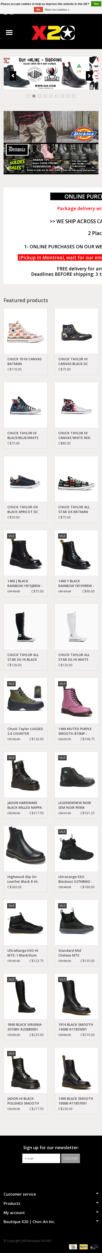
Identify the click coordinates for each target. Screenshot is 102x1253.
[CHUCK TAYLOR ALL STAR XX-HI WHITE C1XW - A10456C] (76, 627)
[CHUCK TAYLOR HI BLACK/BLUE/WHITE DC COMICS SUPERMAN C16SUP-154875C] (25, 405)
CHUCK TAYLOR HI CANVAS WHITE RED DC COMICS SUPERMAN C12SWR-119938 (75, 435)
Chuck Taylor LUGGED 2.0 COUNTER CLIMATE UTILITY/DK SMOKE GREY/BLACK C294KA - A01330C (25, 731)
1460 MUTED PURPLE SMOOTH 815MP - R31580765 (75, 731)
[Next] (89, 76)
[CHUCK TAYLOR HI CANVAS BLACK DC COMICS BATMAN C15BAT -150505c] (76, 331)
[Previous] (13, 76)
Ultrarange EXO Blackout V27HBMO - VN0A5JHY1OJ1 (75, 879)
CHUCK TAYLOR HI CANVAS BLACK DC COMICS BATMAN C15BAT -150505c (73, 361)
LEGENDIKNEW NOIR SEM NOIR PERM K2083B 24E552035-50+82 (74, 805)
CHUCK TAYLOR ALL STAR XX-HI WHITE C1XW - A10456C (74, 657)
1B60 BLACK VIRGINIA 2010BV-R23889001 (24, 1026)
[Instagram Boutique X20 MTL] (55, 1173)
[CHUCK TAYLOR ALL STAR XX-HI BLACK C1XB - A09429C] (25, 627)
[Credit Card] (72, 1246)
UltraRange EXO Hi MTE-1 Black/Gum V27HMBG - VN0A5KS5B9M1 (22, 953)
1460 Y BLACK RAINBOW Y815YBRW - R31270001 (76, 583)
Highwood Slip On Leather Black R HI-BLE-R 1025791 (23, 879)
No (38, 9)
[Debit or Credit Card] (93, 1246)
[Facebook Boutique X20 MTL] (47, 1173)
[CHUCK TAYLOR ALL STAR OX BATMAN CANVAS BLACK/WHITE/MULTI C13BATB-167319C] (76, 479)
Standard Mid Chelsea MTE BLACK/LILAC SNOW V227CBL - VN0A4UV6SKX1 (73, 953)
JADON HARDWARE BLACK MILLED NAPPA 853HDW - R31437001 (24, 805)
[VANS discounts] (51, 73)
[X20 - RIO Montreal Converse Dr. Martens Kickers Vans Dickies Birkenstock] (60, 32)
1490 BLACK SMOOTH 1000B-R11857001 (75, 1100)
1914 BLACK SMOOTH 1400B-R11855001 (75, 1026)
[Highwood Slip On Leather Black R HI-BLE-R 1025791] (25, 849)
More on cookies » (57, 9)
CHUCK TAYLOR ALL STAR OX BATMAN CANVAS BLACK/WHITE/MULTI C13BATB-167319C (75, 509)
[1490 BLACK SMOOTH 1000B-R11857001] (76, 1070)
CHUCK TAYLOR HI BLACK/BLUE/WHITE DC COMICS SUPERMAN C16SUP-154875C (23, 435)
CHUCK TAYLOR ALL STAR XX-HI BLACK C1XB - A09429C (23, 657)
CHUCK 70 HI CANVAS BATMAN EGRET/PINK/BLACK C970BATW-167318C (24, 361)
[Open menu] (9, 32)
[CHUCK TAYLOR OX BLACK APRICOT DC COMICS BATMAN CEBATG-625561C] (25, 479)
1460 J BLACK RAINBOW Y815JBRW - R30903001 (24, 583)
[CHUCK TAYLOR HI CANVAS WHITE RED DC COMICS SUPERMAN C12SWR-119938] (76, 405)
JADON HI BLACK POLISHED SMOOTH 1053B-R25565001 (23, 1101)
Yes (96, 4)
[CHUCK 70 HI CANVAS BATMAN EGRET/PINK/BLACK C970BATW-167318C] (25, 331)
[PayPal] (83, 1246)
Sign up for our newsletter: (51, 1147)
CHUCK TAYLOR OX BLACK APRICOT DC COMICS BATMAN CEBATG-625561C (22, 509)
